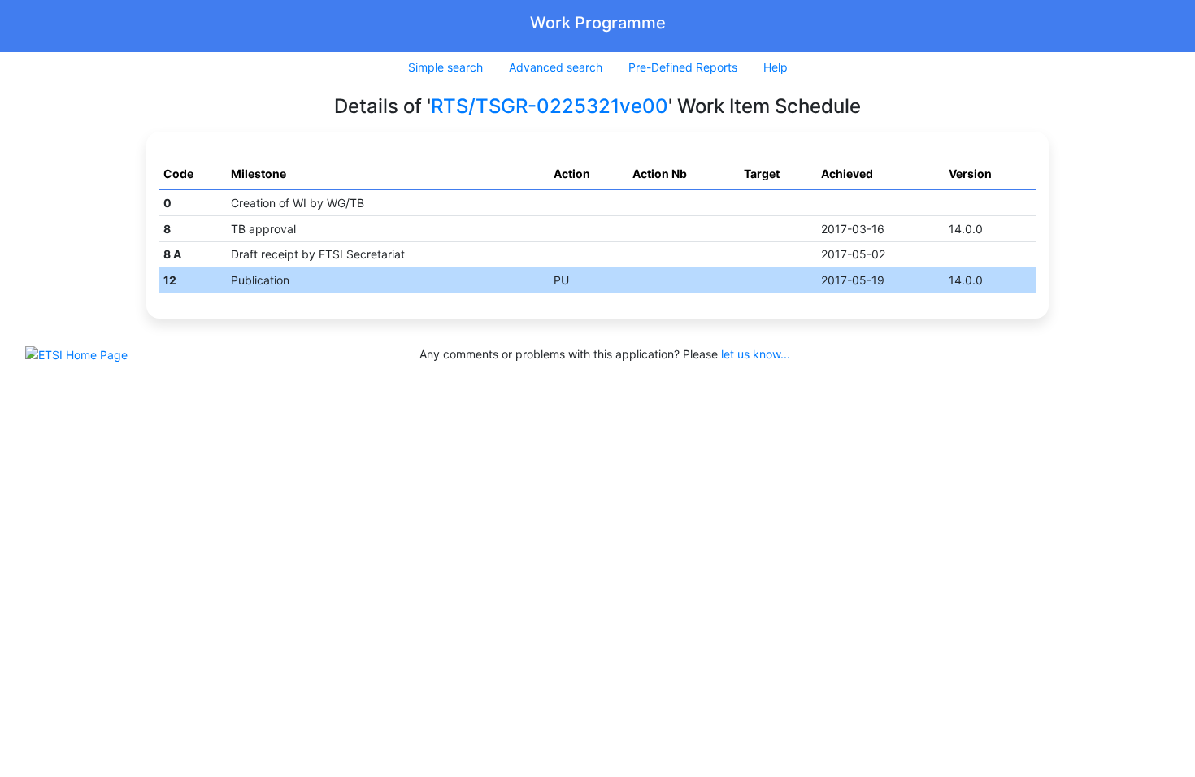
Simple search (445, 67)
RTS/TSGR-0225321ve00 (549, 106)
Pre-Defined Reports (682, 67)
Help (775, 67)
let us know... (755, 354)
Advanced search (555, 67)
